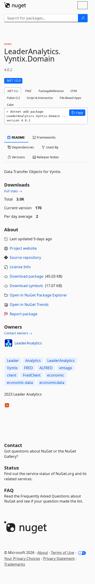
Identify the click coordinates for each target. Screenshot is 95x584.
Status (11, 468)
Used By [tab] (51, 147)
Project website (23, 248)
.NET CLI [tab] (12, 91)
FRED (28, 367)
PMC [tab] (28, 91)
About (42, 552)
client (11, 375)
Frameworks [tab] (46, 137)
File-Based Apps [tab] (70, 98)
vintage (65, 367)
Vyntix (12, 367)
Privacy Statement (59, 558)
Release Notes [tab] (47, 157)
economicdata (51, 382)
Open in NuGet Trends (29, 304)
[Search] (83, 18)
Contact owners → (18, 333)
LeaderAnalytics (28, 343)
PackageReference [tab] (51, 91)
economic (55, 375)
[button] (77, 112)
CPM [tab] (74, 91)
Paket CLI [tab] (13, 98)
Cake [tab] (10, 105)
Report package (23, 313)
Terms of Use (62, 552)
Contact (13, 445)
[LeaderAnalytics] (8, 343)
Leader (13, 360)
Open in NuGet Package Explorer (38, 295)
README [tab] (18, 137)
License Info (20, 266)
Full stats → (13, 191)
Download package (26, 276)
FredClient (32, 375)
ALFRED (46, 367)
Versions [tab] (18, 157)
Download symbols (26, 285)
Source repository (25, 257)
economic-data (20, 382)
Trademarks (14, 564)
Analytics (33, 360)
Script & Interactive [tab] (40, 98)
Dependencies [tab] (22, 147)
